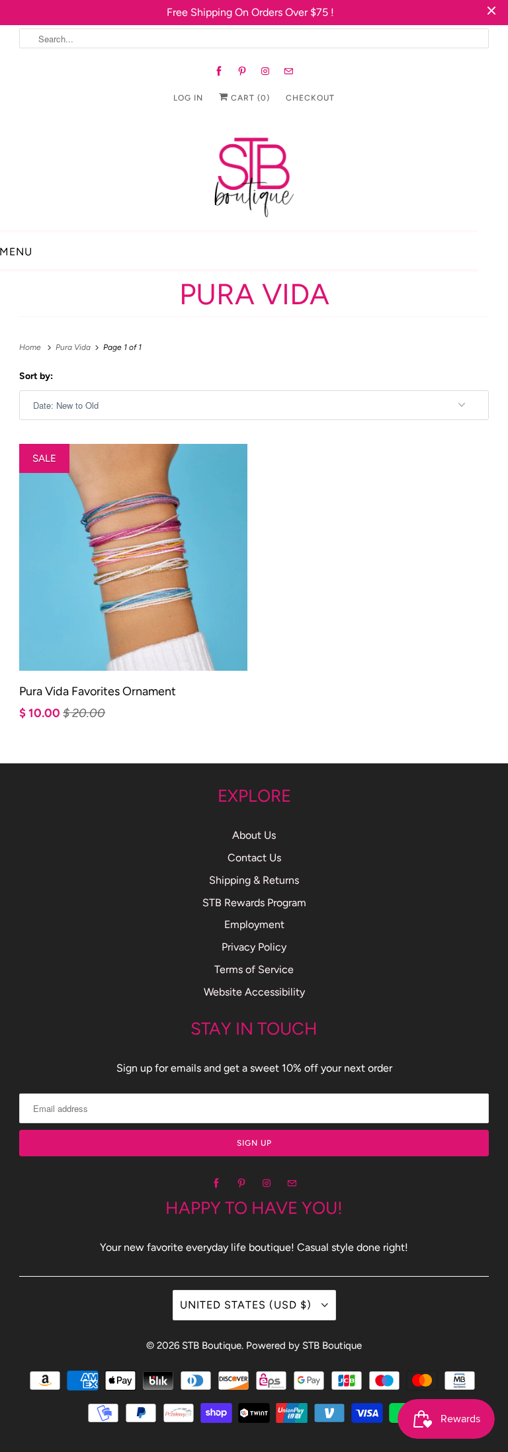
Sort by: (36, 376)
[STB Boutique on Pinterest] (242, 71)
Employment (254, 924)
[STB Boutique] (254, 174)
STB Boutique (211, 1345)
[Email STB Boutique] (288, 71)
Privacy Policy (254, 947)
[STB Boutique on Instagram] (265, 71)
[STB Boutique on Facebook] (219, 71)
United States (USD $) (247, 1305)
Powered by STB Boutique (304, 1345)
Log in (188, 98)
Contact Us (254, 857)
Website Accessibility (254, 992)
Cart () (249, 98)
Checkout (310, 98)
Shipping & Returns (254, 880)
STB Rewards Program (254, 902)
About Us (254, 835)
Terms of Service (254, 969)
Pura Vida (254, 294)
